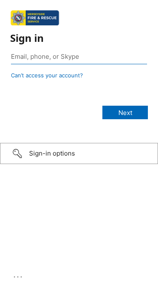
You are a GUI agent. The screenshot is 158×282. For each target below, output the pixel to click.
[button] (79, 153)
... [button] (18, 275)
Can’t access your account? (47, 75)
